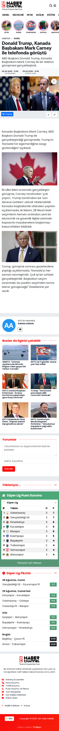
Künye (27, 705)
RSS (10, 718)
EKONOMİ (18, 15)
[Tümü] (55, 485)
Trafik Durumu (12, 685)
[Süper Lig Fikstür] (55, 573)
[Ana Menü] (55, 5)
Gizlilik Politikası (12, 705)
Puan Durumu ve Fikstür (17, 688)
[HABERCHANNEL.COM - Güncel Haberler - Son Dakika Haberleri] (12, 6)
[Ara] (50, 5)
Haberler (6, 38)
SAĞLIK (40, 15)
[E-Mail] (20, 329)
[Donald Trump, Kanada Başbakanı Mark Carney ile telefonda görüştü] (29, 93)
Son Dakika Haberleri (16, 694)
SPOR (30, 15)
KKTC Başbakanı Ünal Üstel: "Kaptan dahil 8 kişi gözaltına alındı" (13, 421)
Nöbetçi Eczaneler (15, 679)
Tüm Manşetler (13, 691)
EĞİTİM (51, 15)
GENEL (5, 15)
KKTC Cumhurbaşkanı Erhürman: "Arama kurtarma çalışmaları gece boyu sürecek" (14, 394)
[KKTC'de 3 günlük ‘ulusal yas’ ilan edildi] (44, 352)
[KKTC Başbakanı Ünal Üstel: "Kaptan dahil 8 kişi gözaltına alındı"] (15, 409)
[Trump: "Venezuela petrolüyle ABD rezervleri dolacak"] (44, 381)
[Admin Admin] (9, 325)
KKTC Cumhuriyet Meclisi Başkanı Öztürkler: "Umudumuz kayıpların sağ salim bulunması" (43, 424)
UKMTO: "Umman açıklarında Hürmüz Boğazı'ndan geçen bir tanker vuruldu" (14, 365)
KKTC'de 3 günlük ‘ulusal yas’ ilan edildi (43, 363)
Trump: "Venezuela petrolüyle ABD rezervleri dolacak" (41, 393)
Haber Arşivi (11, 697)
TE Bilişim (37, 727)
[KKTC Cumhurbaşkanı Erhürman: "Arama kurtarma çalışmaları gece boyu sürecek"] (15, 381)
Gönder (8, 468)
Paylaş (8, 114)
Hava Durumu (12, 682)
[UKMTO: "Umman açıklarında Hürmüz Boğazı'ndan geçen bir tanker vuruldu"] (15, 352)
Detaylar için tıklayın (29, 563)
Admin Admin (26, 323)
